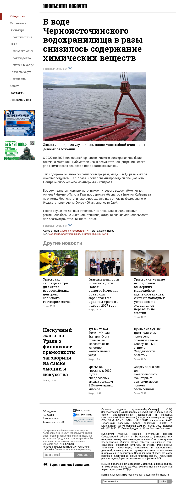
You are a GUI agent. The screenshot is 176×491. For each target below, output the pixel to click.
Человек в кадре (22, 65)
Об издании (49, 411)
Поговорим (18, 79)
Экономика (18, 23)
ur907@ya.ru (127, 469)
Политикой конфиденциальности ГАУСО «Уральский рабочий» (66, 447)
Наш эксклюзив (21, 51)
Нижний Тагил (100, 234)
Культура (17, 30)
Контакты (17, 93)
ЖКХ (14, 44)
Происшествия (21, 37)
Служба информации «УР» (75, 230)
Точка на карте (20, 72)
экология (54, 234)
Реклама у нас (20, 99)
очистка (86, 234)
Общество (17, 16)
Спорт (14, 86)
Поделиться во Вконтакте (70, 68)
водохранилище (70, 234)
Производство (20, 58)
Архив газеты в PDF (54, 422)
